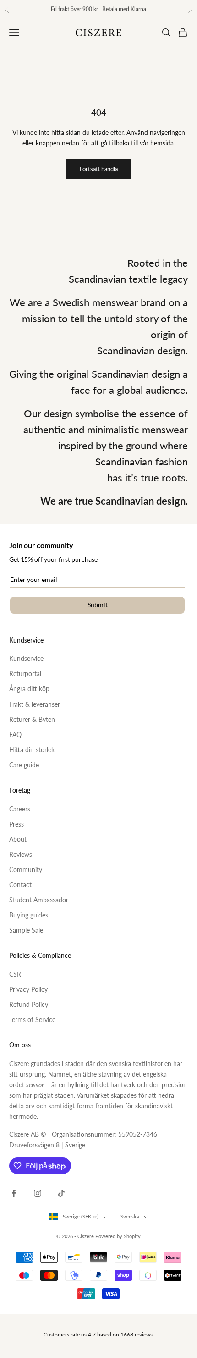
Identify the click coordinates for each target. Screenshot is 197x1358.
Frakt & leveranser (34, 704)
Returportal (25, 673)
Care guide (24, 765)
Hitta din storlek (32, 750)
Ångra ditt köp (29, 689)
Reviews (20, 854)
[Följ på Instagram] (37, 1193)
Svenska (129, 1216)
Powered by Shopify (118, 1236)
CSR (15, 974)
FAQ (15, 734)
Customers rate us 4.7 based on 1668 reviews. (99, 1334)
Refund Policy (28, 1004)
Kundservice (26, 658)
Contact (20, 885)
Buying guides (28, 915)
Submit (98, 605)
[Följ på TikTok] (61, 1193)
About (18, 839)
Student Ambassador (38, 900)
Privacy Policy (28, 989)
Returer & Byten (32, 719)
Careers (19, 809)
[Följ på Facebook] (13, 1193)
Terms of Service (32, 1019)
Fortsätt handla (99, 169)
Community (25, 869)
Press (16, 824)
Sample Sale (26, 930)
